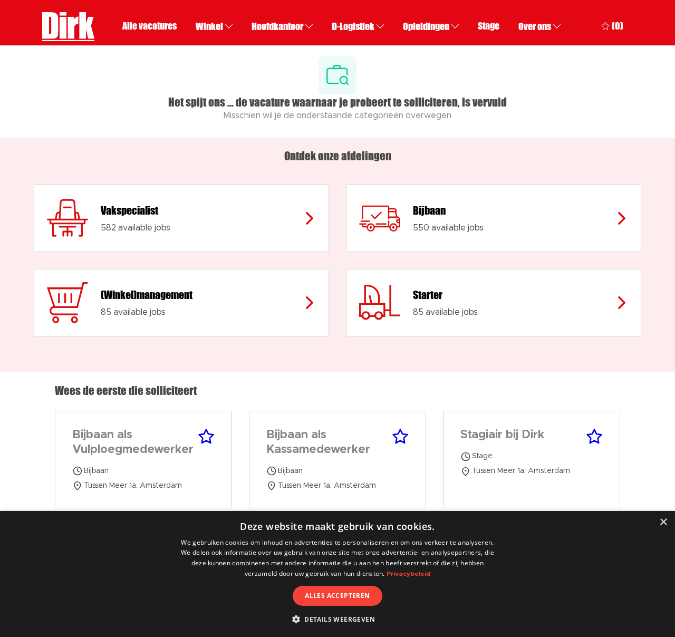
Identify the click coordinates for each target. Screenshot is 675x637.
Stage (488, 26)
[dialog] (337, 574)
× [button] (663, 522)
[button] (337, 619)
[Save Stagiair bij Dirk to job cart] (594, 436)
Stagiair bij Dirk (502, 435)
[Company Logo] (68, 25)
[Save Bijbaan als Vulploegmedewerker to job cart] (206, 436)
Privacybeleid (408, 574)
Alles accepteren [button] (337, 595)
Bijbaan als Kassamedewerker (318, 442)
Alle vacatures (149, 26)
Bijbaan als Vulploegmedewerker (133, 442)
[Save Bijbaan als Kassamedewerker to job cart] (400, 436)
